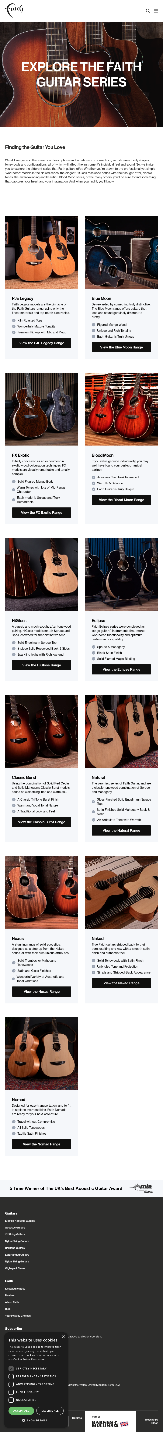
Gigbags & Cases (15, 1268)
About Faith (12, 1302)
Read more (38, 1359)
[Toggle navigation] (156, 11)
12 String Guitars (15, 1234)
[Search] (148, 11)
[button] (36, 1421)
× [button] (63, 1337)
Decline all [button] (50, 1410)
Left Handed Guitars (17, 1254)
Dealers (9, 1295)
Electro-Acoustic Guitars (20, 1220)
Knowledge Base (15, 1288)
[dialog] (36, 1380)
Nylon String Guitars (17, 1241)
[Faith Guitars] (14, 10)
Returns (77, 1417)
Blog (7, 1309)
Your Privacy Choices (18, 1315)
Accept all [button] (21, 1410)
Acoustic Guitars (15, 1227)
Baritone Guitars (15, 1248)
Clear (154, 1423)
